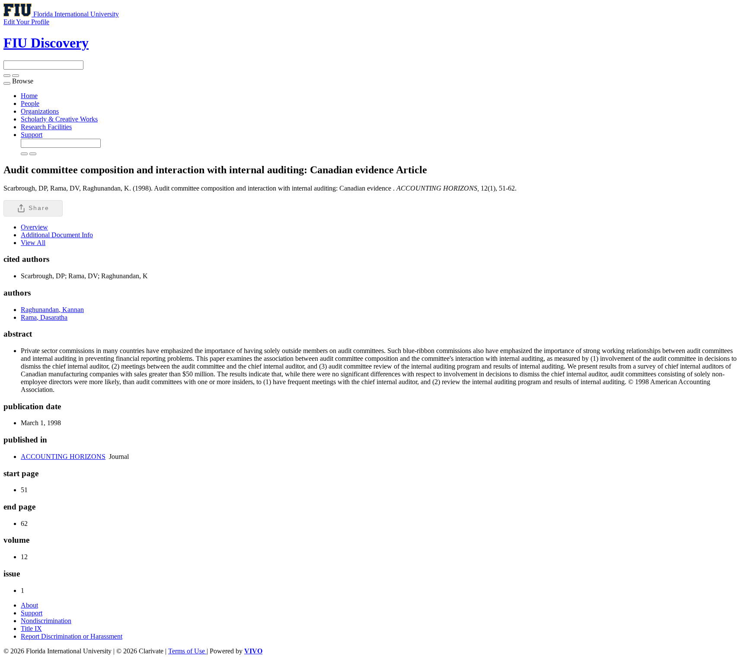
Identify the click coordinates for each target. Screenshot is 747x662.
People (30, 103)
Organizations (40, 111)
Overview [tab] (34, 227)
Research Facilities (46, 126)
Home (29, 95)
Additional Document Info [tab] (57, 235)
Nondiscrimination (46, 620)
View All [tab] (33, 242)
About (29, 605)
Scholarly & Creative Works (59, 119)
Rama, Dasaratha (44, 317)
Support (31, 134)
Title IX (31, 628)
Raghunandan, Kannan (52, 309)
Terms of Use (187, 651)
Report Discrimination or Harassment (71, 636)
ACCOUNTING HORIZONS (63, 456)
